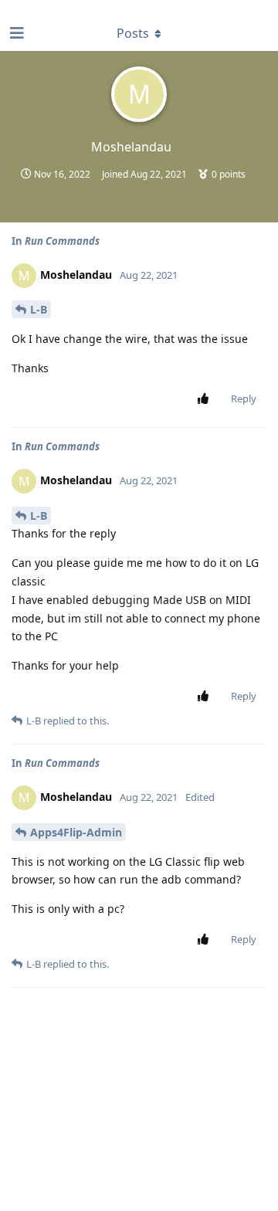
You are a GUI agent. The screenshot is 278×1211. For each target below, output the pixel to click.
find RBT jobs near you (51, 7)
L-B (38, 309)
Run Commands (62, 241)
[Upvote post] (206, 399)
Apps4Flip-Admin (76, 832)
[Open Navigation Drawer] (15, 33)
